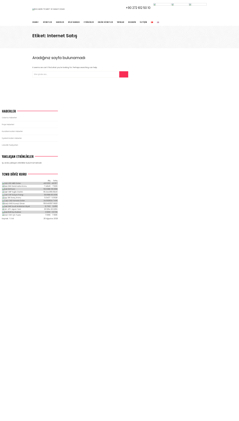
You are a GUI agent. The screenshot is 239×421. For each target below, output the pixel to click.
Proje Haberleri (8, 124)
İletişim (143, 22)
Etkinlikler (89, 22)
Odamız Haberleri (9, 117)
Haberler (60, 22)
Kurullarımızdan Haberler (12, 131)
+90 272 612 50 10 (139, 8)
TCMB (11, 218)
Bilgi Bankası (74, 22)
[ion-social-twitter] (196, 14)
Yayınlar (120, 22)
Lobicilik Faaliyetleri (10, 145)
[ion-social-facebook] (191, 14)
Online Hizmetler (105, 22)
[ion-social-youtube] (205, 14)
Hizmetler (47, 22)
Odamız (35, 22)
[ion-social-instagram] (200, 14)
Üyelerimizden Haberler (12, 138)
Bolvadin (132, 22)
